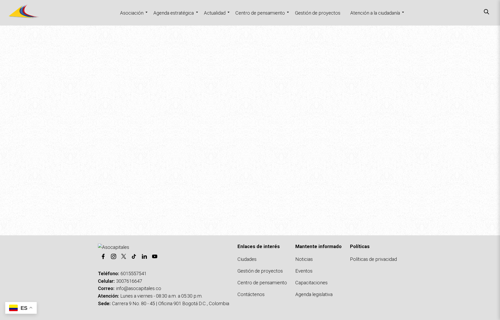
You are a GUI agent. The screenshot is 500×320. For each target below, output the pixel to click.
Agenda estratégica (173, 13)
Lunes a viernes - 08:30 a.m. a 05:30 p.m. (161, 296)
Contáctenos (238, 198)
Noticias (304, 259)
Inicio (9, 35)
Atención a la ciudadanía (375, 13)
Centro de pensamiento (260, 13)
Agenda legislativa (314, 294)
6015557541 (134, 273)
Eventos (303, 271)
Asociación (131, 13)
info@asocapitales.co (138, 288)
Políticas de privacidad (373, 259)
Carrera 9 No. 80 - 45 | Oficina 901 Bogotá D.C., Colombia (170, 303)
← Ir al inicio (110, 198)
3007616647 (129, 281)
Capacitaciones (311, 282)
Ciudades (247, 259)
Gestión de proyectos (317, 13)
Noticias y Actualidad (148, 198)
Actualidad (215, 13)
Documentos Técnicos (197, 198)
